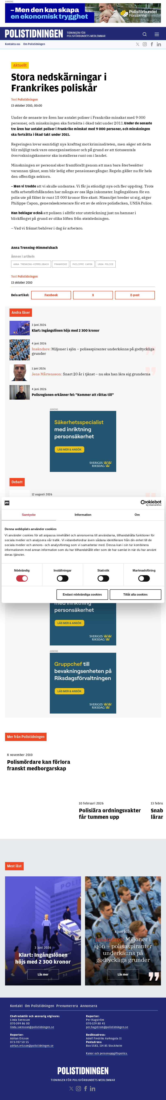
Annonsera (88, 1006)
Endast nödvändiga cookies (82, 594)
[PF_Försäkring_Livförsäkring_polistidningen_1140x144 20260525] (83, 13)
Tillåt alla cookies (135, 594)
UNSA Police (105, 264)
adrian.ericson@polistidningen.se (32, 1045)
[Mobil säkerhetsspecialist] (83, 441)
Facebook (152, 44)
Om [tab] (137, 514)
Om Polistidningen (34, 44)
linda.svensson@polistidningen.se (32, 1027)
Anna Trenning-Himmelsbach (31, 264)
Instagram (145, 44)
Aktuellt (20, 65)
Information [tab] (83, 514)
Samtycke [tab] (29, 514)
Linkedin (159, 44)
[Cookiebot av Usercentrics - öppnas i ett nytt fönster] (143, 503)
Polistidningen (28, 99)
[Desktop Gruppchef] (83, 683)
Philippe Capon (82, 264)
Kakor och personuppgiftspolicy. (107, 1053)
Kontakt (16, 1006)
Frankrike (60, 264)
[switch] (62, 578)
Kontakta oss (12, 44)
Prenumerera (67, 1006)
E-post (134, 295)
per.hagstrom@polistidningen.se (107, 1027)
